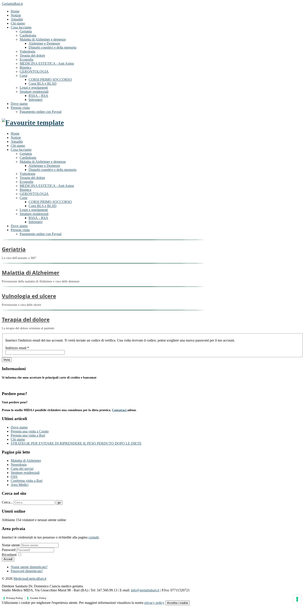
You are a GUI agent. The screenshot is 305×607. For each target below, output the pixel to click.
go (59, 502)
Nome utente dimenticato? (29, 567)
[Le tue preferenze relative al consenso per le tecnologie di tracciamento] (297, 599)
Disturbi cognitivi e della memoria (52, 47)
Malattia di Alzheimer (30, 272)
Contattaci (119, 410)
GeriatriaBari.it (12, 4)
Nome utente (11, 545)
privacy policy (154, 603)
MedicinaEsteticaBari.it (29, 578)
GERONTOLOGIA (34, 71)
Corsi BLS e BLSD (42, 83)
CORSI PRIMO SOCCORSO (50, 79)
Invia (7, 359)
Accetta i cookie (177, 603)
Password (9, 550)
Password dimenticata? (27, 571)
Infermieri (35, 100)
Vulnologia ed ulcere (29, 296)
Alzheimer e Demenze (44, 43)
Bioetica (25, 67)
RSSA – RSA (38, 95)
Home (15, 11)
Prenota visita (20, 108)
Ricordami (9, 555)
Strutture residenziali (34, 91)
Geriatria (26, 31)
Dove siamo (19, 104)
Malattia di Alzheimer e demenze (43, 39)
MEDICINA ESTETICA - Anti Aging (47, 63)
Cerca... (7, 502)
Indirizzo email (17, 348)
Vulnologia (27, 51)
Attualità (17, 19)
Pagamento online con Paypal (40, 112)
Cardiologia (28, 35)
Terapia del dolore (32, 55)
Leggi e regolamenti (34, 87)
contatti (93, 537)
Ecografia (26, 59)
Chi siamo (18, 23)
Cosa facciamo (21, 27)
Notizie (16, 15)
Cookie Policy (38, 598)
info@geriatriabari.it (145, 590)
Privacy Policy (14, 598)
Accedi (8, 559)
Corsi (23, 75)
